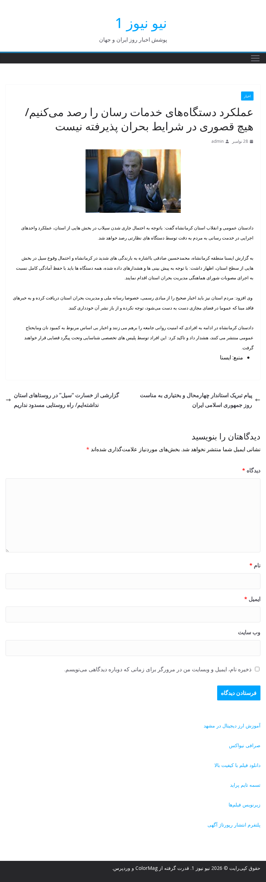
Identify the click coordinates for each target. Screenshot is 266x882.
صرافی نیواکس (244, 745)
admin (217, 141)
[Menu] (255, 58)
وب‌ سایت (249, 632)
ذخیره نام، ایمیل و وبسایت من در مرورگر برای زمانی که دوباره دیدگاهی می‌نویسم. (157, 669)
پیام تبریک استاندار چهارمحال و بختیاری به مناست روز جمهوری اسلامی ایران (196, 400)
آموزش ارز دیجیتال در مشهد (232, 725)
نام (254, 565)
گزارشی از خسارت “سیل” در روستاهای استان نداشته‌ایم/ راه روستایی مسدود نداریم (66, 400)
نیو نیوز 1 (141, 22)
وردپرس (121, 868)
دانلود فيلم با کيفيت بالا (237, 765)
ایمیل (252, 599)
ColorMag (146, 868)
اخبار (247, 96)
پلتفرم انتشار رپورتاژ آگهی (233, 824)
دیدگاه (251, 470)
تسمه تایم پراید (245, 784)
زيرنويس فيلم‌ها (244, 804)
